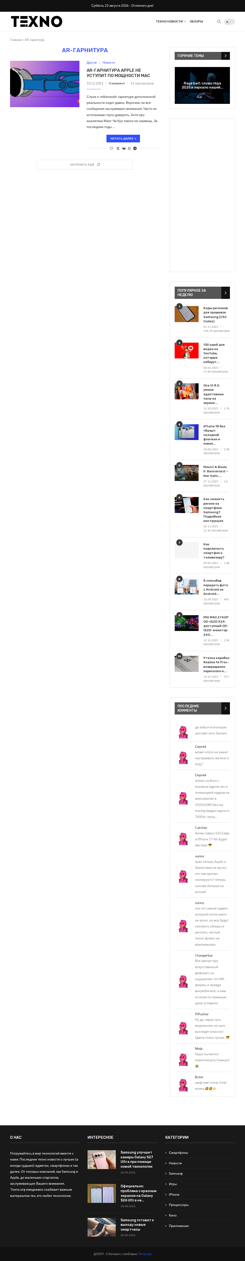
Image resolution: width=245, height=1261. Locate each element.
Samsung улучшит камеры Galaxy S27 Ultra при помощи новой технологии (137, 1159)
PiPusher (202, 1014)
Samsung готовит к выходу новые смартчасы (137, 1225)
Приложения (179, 1226)
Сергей (200, 746)
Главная (16, 40)
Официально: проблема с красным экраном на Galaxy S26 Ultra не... (138, 1193)
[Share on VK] (124, 148)
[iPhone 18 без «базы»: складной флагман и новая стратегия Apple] (187, 432)
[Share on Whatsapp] (129, 148)
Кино (173, 1215)
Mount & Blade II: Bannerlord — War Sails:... (215, 471)
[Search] (219, 21)
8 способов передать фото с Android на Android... (215, 587)
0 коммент (117, 83)
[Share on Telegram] (135, 148)
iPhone (174, 1194)
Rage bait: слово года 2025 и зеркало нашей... (202, 85)
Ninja (198, 1048)
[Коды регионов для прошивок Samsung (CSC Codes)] (187, 314)
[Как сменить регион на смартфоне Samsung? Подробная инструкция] (187, 505)
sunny (199, 856)
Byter (199, 1077)
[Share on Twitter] (118, 148)
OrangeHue (204, 955)
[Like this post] (111, 148)
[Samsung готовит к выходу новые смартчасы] (102, 1227)
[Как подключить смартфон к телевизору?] (187, 550)
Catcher (201, 828)
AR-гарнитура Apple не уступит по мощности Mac (118, 73)
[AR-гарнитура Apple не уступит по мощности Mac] (44, 84)
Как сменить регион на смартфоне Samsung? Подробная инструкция (213, 510)
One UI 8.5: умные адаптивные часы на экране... (213, 394)
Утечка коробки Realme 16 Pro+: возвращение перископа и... (216, 664)
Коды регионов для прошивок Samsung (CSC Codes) (215, 314)
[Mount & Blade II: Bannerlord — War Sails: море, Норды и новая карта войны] (187, 473)
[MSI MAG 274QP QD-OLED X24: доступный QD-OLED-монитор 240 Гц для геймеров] (187, 623)
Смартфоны (178, 1152)
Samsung (176, 1173)
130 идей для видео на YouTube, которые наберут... (214, 353)
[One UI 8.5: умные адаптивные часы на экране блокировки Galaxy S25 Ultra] (187, 391)
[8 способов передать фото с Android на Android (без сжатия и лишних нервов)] (187, 587)
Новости (175, 1163)
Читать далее (122, 138)
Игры (173, 1184)
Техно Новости (169, 21)
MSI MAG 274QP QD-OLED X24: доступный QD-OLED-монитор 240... (215, 625)
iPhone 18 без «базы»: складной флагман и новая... (214, 435)
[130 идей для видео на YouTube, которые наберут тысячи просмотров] (187, 351)
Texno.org (144, 1254)
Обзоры (196, 21)
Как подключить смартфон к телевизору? (213, 550)
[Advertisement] (202, 195)
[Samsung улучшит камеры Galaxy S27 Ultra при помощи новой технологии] (102, 1159)
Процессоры (179, 1205)
